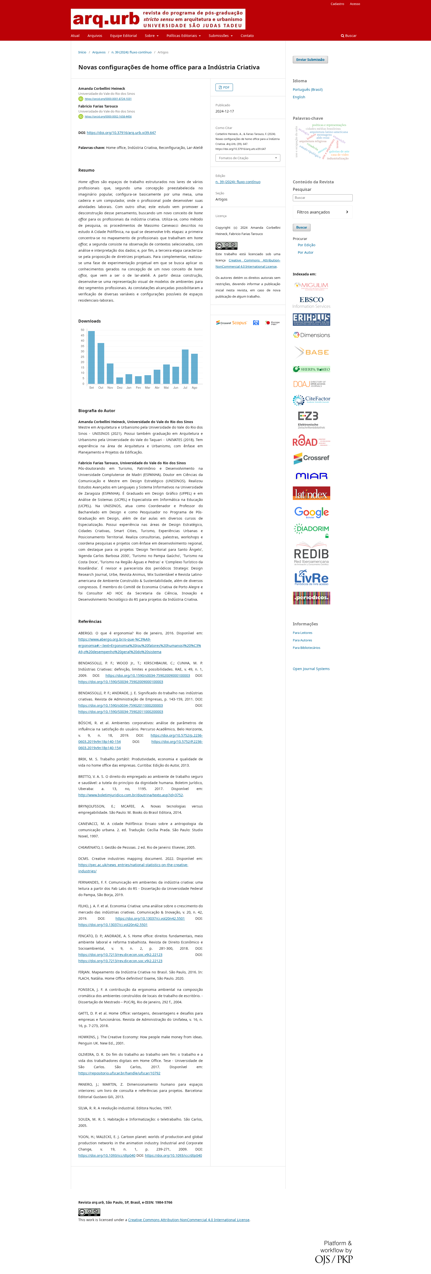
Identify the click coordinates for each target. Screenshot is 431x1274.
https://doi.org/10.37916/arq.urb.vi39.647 (121, 132)
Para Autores (302, 640)
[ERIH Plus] (311, 324)
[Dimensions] (311, 337)
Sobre (150, 35)
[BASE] (311, 358)
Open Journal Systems (311, 668)
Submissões (219, 35)
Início (82, 52)
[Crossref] (311, 464)
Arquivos (95, 35)
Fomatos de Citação (233, 158)
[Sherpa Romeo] (311, 371)
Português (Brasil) (308, 89)
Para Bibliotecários (306, 647)
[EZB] (311, 427)
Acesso (355, 3)
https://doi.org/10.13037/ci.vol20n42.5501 (150, 918)
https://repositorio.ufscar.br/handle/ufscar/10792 (119, 1073)
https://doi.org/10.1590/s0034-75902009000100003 (148, 675)
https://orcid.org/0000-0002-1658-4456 (108, 116)
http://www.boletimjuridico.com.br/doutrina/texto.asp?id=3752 (130, 795)
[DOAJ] (311, 388)
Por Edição (306, 244)
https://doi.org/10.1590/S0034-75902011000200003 (120, 711)
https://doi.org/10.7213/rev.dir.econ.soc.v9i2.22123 (120, 954)
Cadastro (337, 3)
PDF (225, 87)
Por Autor (306, 252)
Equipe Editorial (123, 35)
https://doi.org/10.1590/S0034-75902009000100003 (120, 681)
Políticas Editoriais (182, 35)
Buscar (350, 35)
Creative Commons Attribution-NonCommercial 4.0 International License (188, 1219)
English (299, 97)
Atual (75, 35)
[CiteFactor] (311, 404)
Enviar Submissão (310, 59)
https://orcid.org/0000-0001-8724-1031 (108, 99)
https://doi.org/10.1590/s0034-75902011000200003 (120, 705)
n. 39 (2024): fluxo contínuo (131, 52)
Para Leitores (302, 632)
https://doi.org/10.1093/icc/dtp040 (106, 1155)
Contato (247, 35)
